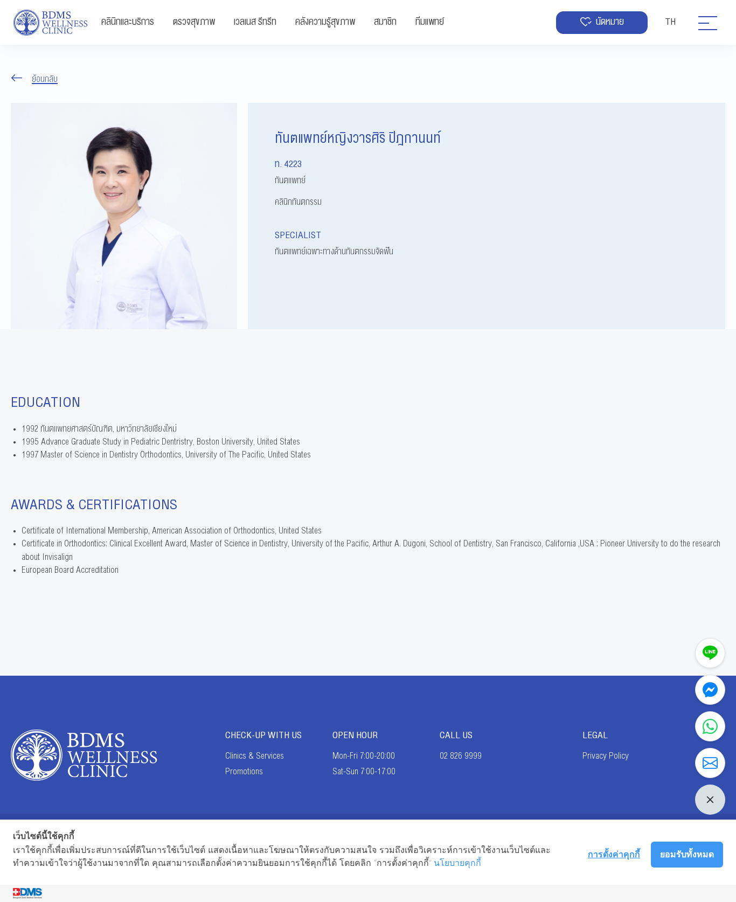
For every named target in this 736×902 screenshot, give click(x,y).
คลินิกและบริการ (127, 22)
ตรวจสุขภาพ (194, 22)
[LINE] (710, 653)
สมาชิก (385, 22)
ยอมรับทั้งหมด (687, 854)
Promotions (244, 772)
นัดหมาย (610, 22)
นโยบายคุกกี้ (457, 862)
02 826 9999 (461, 756)
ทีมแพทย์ (429, 22)
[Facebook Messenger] (710, 690)
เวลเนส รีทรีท (255, 22)
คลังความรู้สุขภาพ (325, 22)
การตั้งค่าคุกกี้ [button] (614, 854)
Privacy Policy (605, 756)
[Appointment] (710, 763)
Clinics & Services (254, 756)
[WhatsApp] (710, 726)
